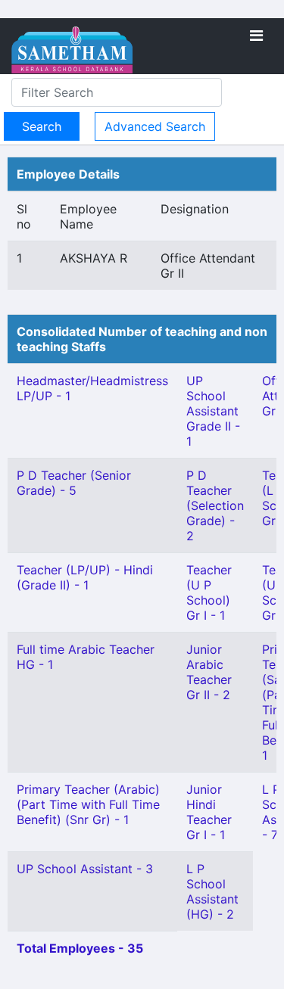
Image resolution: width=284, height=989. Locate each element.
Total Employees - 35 (80, 948)
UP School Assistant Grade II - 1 (213, 411)
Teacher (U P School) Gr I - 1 (209, 592)
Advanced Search (155, 126)
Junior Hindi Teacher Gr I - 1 (209, 812)
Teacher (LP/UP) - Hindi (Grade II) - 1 (85, 577)
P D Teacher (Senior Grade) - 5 (74, 483)
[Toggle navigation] (256, 35)
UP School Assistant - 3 (85, 868)
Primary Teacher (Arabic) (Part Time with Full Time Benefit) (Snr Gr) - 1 (88, 804)
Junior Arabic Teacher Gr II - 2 (209, 672)
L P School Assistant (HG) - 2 (212, 891)
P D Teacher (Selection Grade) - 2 (215, 505)
